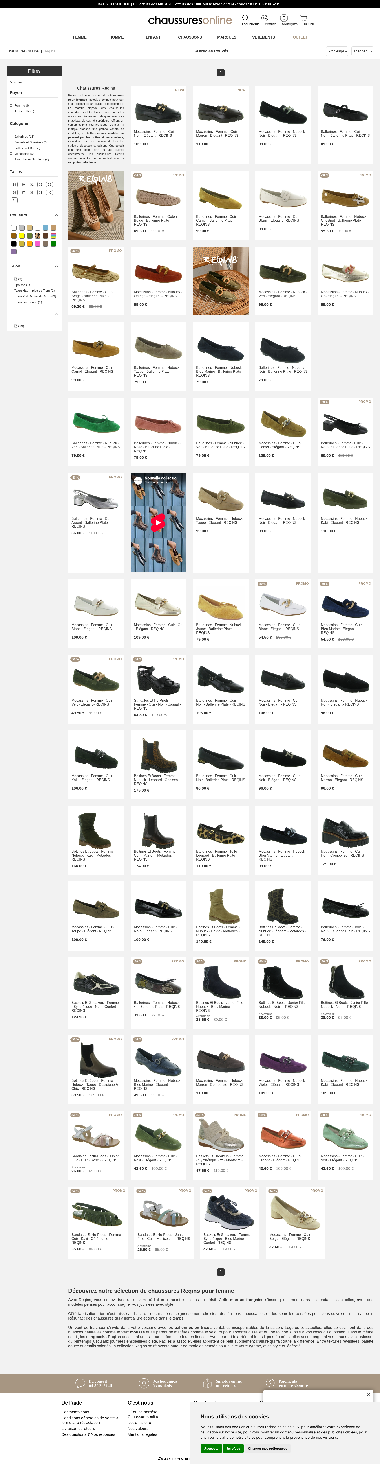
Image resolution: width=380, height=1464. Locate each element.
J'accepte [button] (211, 1448)
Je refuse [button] (233, 1448)
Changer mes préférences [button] (267, 1448)
